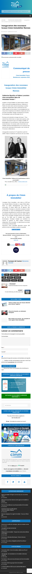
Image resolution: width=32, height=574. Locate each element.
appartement (14, 274)
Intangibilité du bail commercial (8, 528)
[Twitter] (13, 482)
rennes (20, 280)
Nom (2, 347)
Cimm (4, 277)
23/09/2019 (5, 31)
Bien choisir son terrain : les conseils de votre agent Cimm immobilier (19, 319)
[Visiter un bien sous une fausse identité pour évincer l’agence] (4, 304)
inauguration (6, 280)
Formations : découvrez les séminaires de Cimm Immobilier (15, 559)
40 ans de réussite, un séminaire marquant (17, 311)
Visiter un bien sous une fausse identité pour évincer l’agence (19, 303)
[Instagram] (19, 482)
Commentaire (4, 336)
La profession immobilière (16, 491)
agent (6, 274)
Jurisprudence (16, 521)
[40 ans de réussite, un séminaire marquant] (4, 313)
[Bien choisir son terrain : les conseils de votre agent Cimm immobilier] (4, 320)
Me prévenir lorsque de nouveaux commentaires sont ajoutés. (15, 358)
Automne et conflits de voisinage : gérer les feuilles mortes (15, 524)
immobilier (17, 277)
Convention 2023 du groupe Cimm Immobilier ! (12, 562)
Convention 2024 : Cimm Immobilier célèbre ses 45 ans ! (14, 550)
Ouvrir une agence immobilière (13, 469)
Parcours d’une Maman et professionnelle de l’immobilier (14, 505)
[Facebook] (7, 482)
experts (10, 277)
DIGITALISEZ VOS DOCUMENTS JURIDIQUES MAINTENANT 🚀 (16, 396)
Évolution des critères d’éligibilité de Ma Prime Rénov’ (13, 541)
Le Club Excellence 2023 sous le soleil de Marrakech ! (13, 566)
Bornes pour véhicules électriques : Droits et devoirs (13, 537)
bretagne (23, 274)
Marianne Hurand (13, 31)
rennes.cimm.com (22, 181)
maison (14, 280)
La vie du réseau (16, 546)
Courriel (3, 351)
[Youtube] (24, 482)
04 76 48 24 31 (16, 418)
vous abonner (11, 362)
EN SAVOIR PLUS (16, 229)
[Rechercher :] (16, 405)
